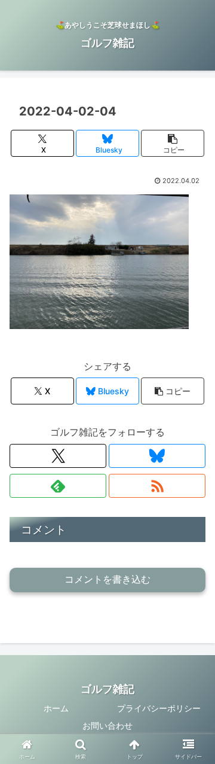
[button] (173, 143)
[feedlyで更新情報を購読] (58, 486)
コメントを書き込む (107, 579)
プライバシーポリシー (159, 708)
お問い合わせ (107, 725)
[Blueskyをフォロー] (157, 456)
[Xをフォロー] (58, 456)
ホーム (56, 708)
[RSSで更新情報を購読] (157, 486)
